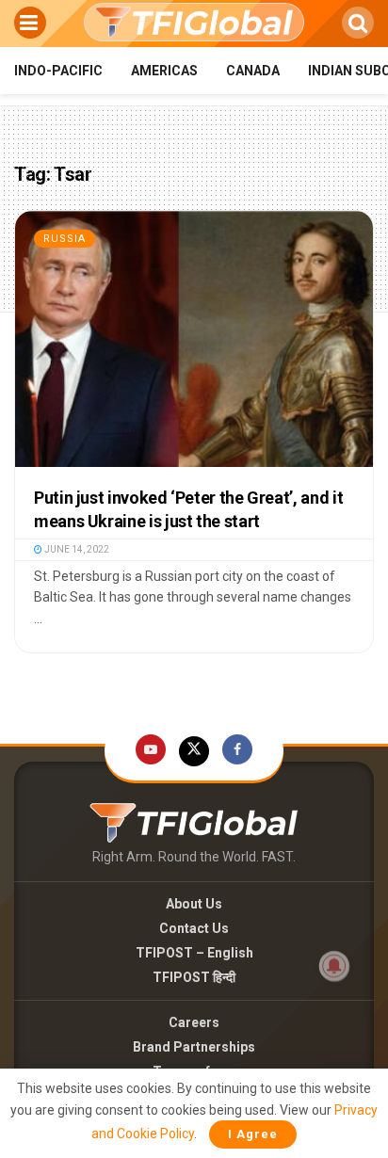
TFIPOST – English (194, 952)
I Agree (253, 1134)
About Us (194, 903)
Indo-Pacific (58, 70)
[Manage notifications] (334, 966)
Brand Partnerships (194, 1046)
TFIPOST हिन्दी (194, 977)
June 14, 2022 (75, 549)
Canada (253, 70)
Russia (64, 239)
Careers (194, 1022)
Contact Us (194, 928)
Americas (164, 70)
